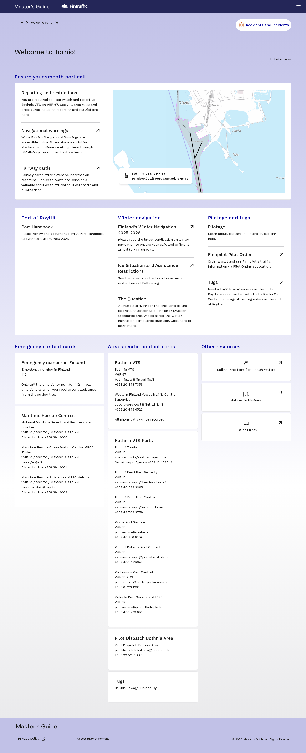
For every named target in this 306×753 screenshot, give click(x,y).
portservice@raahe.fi (131, 532)
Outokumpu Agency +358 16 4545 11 (143, 462)
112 (23, 374)
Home (19, 22)
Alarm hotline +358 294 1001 (44, 467)
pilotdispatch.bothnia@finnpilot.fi (142, 650)
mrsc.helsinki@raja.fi (38, 487)
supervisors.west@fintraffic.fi (139, 404)
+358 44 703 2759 (129, 512)
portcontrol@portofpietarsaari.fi (141, 582)
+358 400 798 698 (128, 612)
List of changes (280, 59)
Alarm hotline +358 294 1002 (44, 492)
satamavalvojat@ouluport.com (139, 507)
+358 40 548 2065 (129, 487)
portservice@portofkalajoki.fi (138, 607)
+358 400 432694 (128, 562)
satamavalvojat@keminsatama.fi (141, 482)
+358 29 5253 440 (128, 655)
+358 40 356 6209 (128, 537)
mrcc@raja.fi (31, 462)
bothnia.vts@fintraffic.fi (134, 379)
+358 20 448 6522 (128, 409)
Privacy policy (28, 739)
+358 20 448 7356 (128, 384)
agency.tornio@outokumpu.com (140, 457)
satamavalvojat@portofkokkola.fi (141, 557)
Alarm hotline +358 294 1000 (44, 437)
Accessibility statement (93, 738)
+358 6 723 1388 (127, 587)
